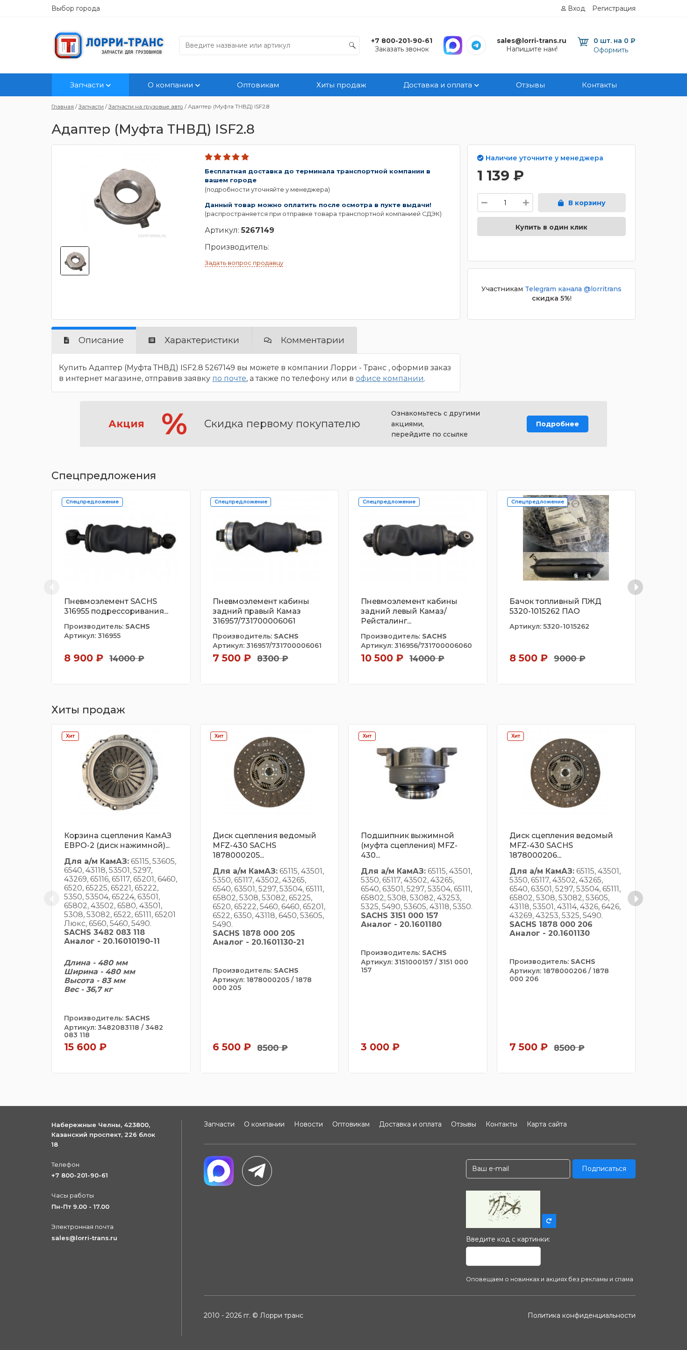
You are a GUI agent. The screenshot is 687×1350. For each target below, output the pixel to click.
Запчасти (87, 84)
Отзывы (530, 84)
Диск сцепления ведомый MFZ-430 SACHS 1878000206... (561, 845)
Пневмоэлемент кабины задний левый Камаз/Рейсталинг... (409, 611)
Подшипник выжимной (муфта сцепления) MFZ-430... (409, 845)
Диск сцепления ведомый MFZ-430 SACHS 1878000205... (264, 845)
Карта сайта (547, 1124)
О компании (170, 84)
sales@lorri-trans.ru (84, 1238)
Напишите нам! (532, 49)
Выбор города (75, 8)
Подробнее (557, 424)
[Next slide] (635, 587)
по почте (229, 378)
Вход (576, 8)
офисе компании (390, 378)
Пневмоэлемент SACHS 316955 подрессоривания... (116, 606)
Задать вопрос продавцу (244, 262)
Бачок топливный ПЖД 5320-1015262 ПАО (555, 606)
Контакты (599, 84)
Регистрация (614, 8)
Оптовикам (258, 84)
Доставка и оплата (437, 84)
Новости (308, 1124)
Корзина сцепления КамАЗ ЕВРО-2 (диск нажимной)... (118, 840)
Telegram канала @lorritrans (573, 289)
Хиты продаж (341, 84)
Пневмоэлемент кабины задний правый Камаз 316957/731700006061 (261, 611)
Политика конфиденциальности (582, 1315)
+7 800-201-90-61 (79, 1175)
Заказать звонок (402, 49)
